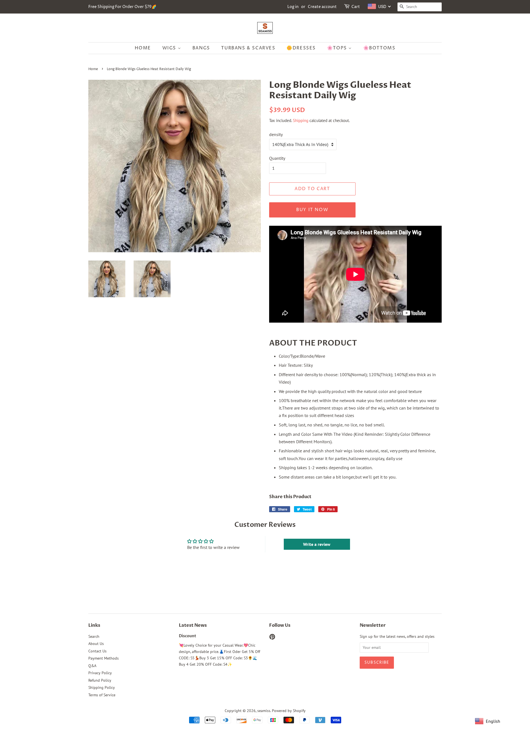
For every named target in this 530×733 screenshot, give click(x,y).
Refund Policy (99, 680)
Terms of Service (101, 694)
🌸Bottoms (379, 48)
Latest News (193, 625)
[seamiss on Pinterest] (272, 637)
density (276, 134)
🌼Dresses (301, 48)
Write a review (316, 544)
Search (93, 636)
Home (143, 48)
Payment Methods (103, 658)
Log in (293, 6)
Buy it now (312, 210)
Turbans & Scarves (248, 48)
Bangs (201, 48)
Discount (187, 636)
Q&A (92, 665)
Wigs (170, 48)
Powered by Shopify (289, 710)
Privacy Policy (100, 672)
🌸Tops (338, 48)
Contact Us (97, 651)
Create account (322, 6)
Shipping (300, 120)
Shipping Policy (101, 687)
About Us (96, 643)
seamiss (263, 710)
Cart (355, 6)
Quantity (277, 158)
